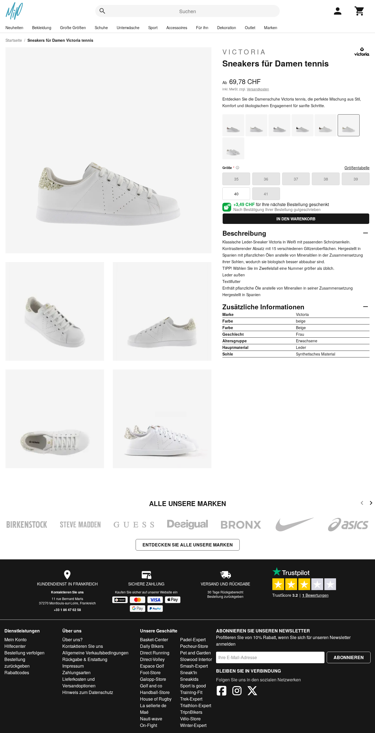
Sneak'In (188, 672)
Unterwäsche (128, 27)
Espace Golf (152, 666)
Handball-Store (155, 692)
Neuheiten (14, 27)
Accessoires (176, 27)
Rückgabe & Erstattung (84, 659)
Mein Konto (15, 639)
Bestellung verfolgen (24, 652)
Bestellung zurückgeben (225, 596)
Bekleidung (41, 27)
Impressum (73, 666)
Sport (153, 27)
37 (296, 179)
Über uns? (72, 639)
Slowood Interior (196, 659)
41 (266, 193)
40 (236, 193)
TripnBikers (191, 712)
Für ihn (202, 27)
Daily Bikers (152, 646)
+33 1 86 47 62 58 (67, 609)
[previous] (362, 504)
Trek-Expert (191, 699)
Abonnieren (349, 657)
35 (236, 179)
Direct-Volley (152, 659)
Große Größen (73, 27)
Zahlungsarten (76, 672)
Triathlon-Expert (195, 705)
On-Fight (148, 725)
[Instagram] (236, 691)
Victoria (244, 51)
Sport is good (193, 685)
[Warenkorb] (359, 10)
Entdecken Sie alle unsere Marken (187, 545)
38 (326, 179)
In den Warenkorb (295, 218)
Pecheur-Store (194, 646)
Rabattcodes (16, 672)
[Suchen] (102, 11)
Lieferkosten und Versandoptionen (79, 682)
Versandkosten (258, 89)
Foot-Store (150, 672)
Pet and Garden (195, 652)
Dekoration (226, 27)
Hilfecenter (15, 646)
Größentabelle (357, 167)
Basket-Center (154, 639)
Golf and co (151, 685)
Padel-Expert (193, 639)
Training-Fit (191, 692)
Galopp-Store (153, 679)
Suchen (187, 11)
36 (266, 179)
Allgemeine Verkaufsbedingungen (95, 652)
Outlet (250, 27)
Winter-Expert (193, 725)
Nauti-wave (151, 718)
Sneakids (189, 679)
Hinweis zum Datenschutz (87, 692)
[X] (252, 691)
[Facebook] (221, 691)
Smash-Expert (194, 666)
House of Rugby (156, 699)
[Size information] (237, 168)
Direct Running (154, 652)
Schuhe (101, 27)
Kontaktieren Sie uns (67, 592)
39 (356, 179)
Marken (270, 27)
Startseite (13, 40)
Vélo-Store (190, 718)
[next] (371, 504)
